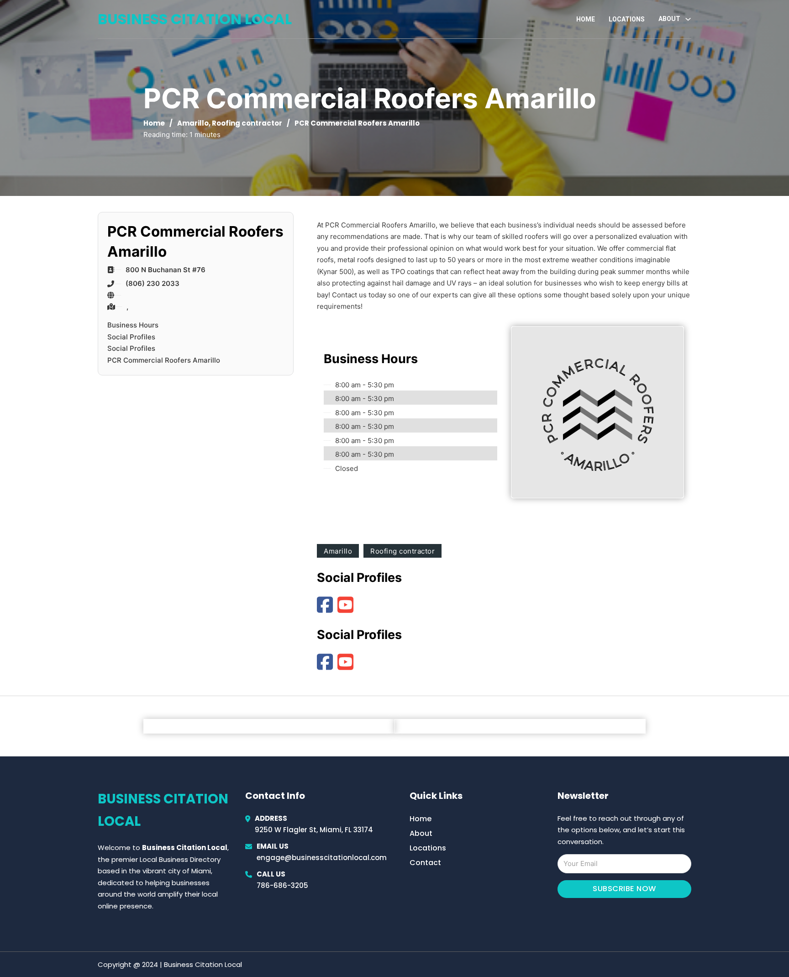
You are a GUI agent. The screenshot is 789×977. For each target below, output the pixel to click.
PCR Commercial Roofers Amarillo (163, 360)
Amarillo (193, 123)
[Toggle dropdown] (688, 19)
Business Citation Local (195, 19)
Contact (425, 862)
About (421, 833)
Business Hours (132, 325)
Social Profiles (131, 337)
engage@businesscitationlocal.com (322, 857)
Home (585, 19)
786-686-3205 (282, 885)
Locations (627, 19)
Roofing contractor (247, 123)
